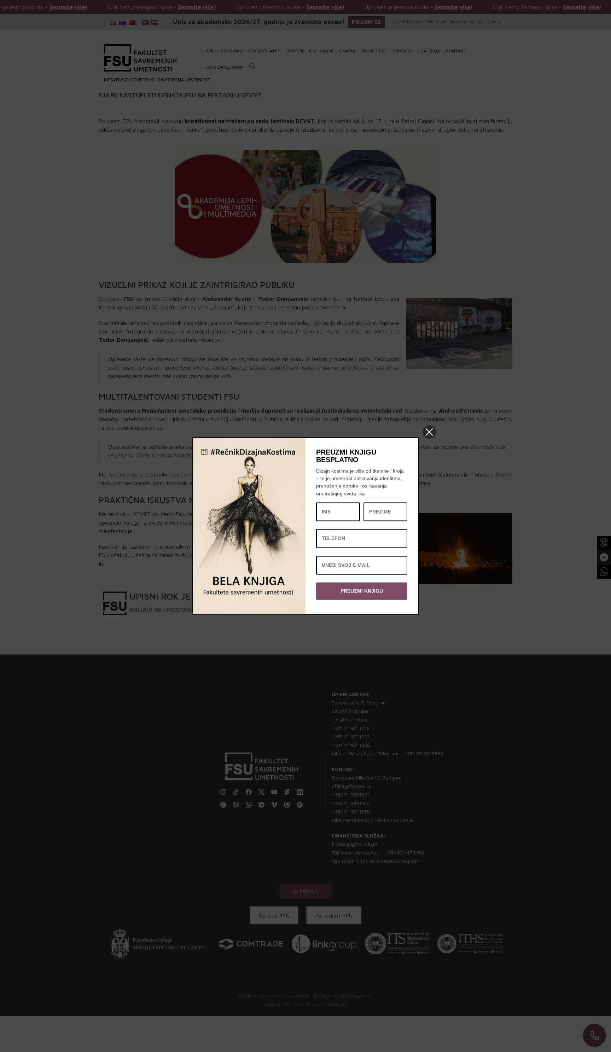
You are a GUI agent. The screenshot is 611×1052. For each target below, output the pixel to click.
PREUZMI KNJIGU (362, 591)
